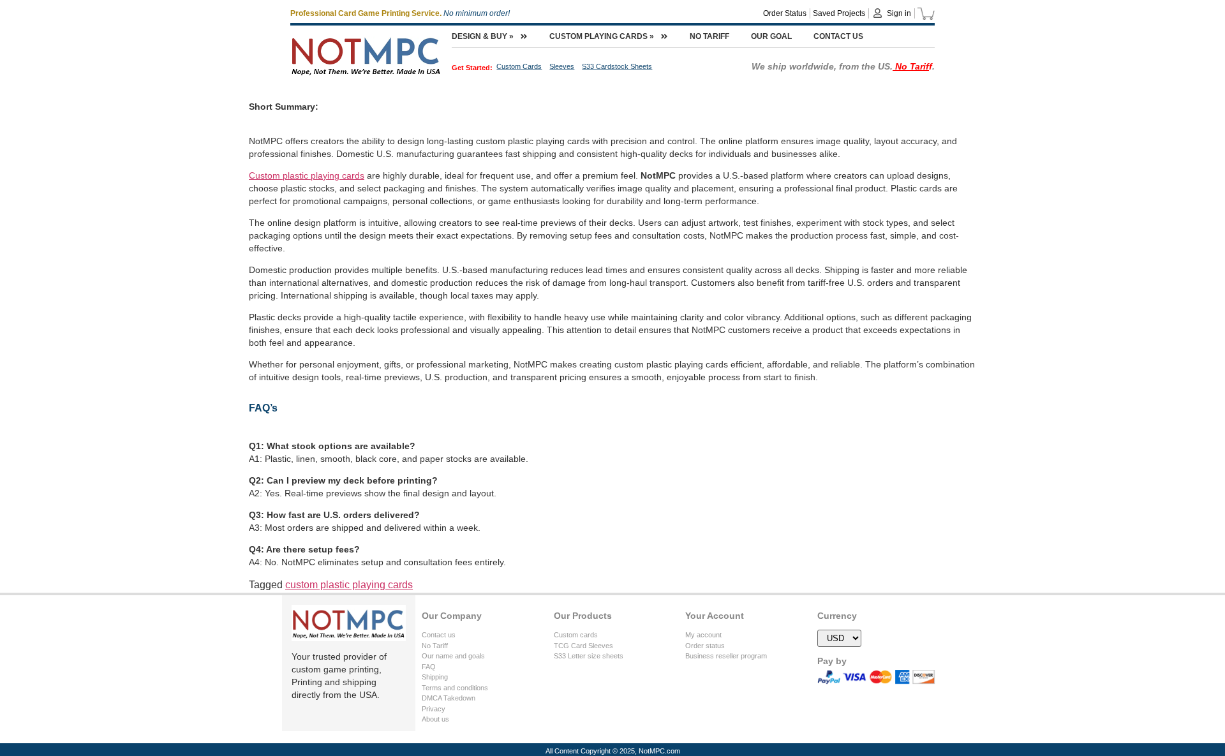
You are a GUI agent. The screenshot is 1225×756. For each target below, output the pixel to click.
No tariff (709, 36)
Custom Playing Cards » (601, 36)
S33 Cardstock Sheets (617, 66)
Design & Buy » (483, 36)
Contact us (838, 36)
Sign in (899, 13)
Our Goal (771, 36)
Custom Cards (519, 66)
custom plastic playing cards (349, 584)
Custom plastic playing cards (306, 175)
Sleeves (561, 66)
